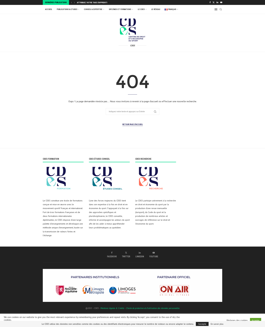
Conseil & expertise (93, 9)
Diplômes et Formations (120, 9)
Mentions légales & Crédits (112, 308)
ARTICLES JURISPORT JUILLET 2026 (91, 3)
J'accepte (202, 324)
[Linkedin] (217, 2)
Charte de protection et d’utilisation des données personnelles (153, 308)
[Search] (220, 9)
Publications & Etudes (67, 9)
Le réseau (155, 9)
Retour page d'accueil (132, 124)
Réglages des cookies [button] (237, 320)
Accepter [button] (255, 320)
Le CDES (141, 9)
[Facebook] (210, 2)
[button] (71, 2)
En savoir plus (217, 324)
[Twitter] (214, 2)
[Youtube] (221, 2)
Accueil (48, 9)
